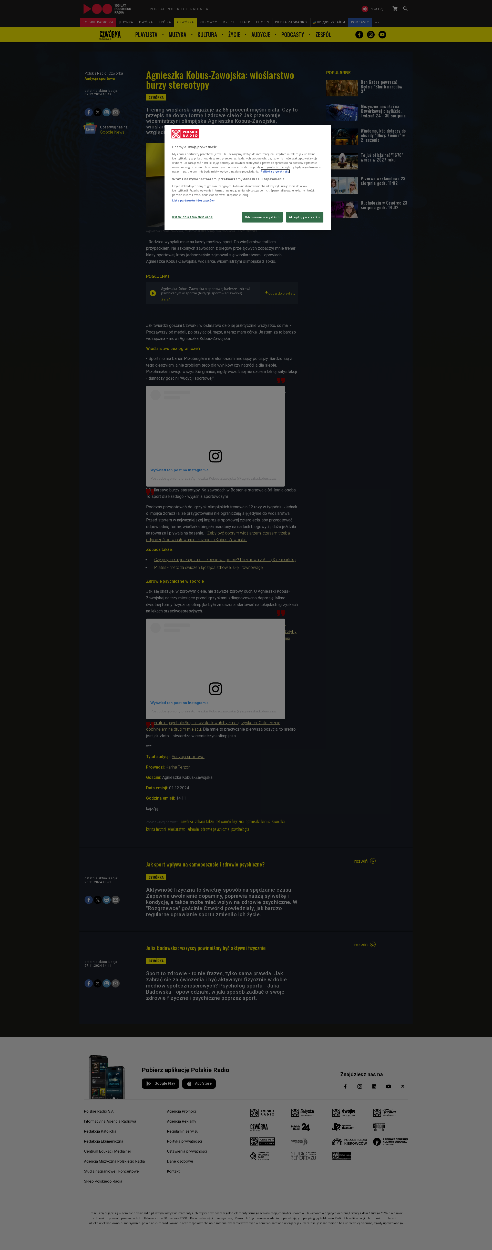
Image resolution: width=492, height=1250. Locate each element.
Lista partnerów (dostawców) (193, 200)
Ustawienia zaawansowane (192, 217)
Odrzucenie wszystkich (262, 217)
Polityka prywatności (275, 171)
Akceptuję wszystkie (305, 217)
